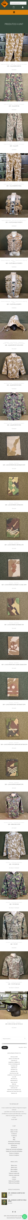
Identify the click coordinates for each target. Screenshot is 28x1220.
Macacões (13, 1078)
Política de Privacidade (14, 1181)
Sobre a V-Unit (14, 1130)
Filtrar (4, 1047)
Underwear (13, 1087)
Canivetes (13, 1060)
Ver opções (14, 88)
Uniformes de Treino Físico (13, 1091)
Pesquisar (25, 1038)
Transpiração (18, 1218)
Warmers (13, 1093)
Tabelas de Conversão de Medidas (14, 1149)
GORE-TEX (13, 1067)
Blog (14, 1137)
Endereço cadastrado (14, 1173)
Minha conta (14, 1165)
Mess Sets (13, 1082)
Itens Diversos (13, 1073)
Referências (14, 1145)
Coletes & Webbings (13, 1064)
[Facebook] (13, 1212)
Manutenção (13, 1080)
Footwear (13, 1066)
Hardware (13, 1069)
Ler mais (14, 166)
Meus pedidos (14, 1169)
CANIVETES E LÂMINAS (13, 1062)
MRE (13, 1084)
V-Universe (14, 1133)
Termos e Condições (14, 1153)
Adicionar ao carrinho (14, 48)
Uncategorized (13, 1086)
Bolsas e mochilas (13, 1058)
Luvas (13, 1077)
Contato (14, 1177)
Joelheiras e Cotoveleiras (13, 1075)
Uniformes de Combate (12, 1089)
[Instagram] (15, 1212)
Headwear (13, 1071)
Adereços (12, 1056)
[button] (14, 12)
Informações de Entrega (14, 1141)
